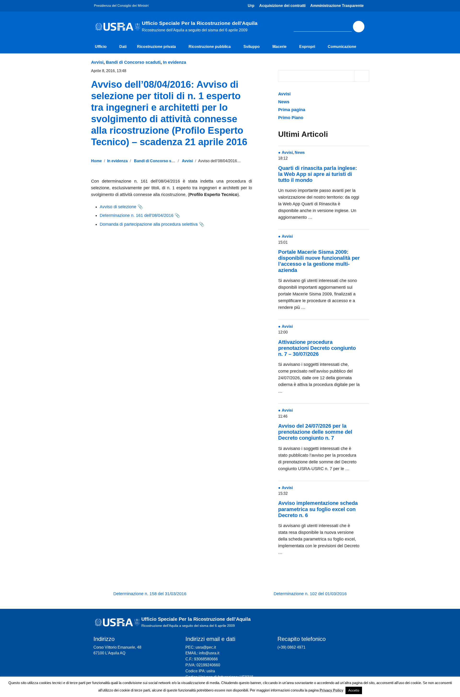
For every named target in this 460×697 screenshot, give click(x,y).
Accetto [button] (353, 690)
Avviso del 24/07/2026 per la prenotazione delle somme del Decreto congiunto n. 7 (315, 432)
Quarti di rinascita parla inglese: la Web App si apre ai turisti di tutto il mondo (317, 174)
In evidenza (174, 62)
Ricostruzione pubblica (210, 47)
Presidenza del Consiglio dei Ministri (121, 5)
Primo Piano (290, 117)
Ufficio (101, 47)
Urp (251, 6)
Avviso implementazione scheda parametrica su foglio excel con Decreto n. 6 (318, 509)
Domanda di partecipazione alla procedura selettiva (149, 224)
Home (96, 161)
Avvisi (97, 62)
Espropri (307, 47)
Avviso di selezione (118, 206)
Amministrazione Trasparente (337, 6)
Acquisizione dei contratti (282, 6)
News (283, 101)
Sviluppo (251, 47)
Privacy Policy (331, 690)
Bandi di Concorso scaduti (133, 62)
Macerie (279, 47)
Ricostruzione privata (156, 47)
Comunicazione (342, 47)
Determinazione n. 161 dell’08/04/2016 (136, 215)
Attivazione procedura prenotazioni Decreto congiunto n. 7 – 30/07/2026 (317, 348)
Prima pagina (291, 109)
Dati (122, 47)
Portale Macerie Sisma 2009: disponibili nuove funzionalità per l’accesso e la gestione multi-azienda (319, 261)
